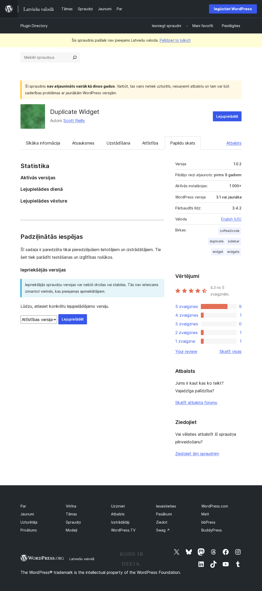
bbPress (208, 522)
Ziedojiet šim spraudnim (197, 453)
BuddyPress (211, 530)
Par (23, 506)
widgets (233, 252)
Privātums (28, 530)
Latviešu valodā (81, 559)
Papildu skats (182, 143)
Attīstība (150, 143)
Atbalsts (234, 143)
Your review (186, 351)
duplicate (217, 241)
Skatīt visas (231, 351)
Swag (163, 530)
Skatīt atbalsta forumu (196, 402)
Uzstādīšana (118, 143)
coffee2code (229, 231)
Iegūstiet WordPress (233, 9)
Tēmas (71, 514)
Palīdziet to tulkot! (175, 40)
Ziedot (161, 522)
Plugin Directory (34, 25)
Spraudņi (73, 522)
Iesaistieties (166, 506)
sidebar (233, 241)
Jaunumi (27, 514)
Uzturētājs (29, 522)
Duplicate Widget (74, 111)
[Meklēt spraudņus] (75, 57)
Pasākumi (164, 514)
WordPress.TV (123, 530)
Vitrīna (71, 506)
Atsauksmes (83, 143)
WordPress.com (214, 506)
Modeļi (71, 530)
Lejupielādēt (227, 116)
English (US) (231, 219)
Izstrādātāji (120, 522)
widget (218, 252)
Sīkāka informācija (43, 143)
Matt (205, 514)
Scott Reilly (74, 120)
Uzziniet (118, 506)
